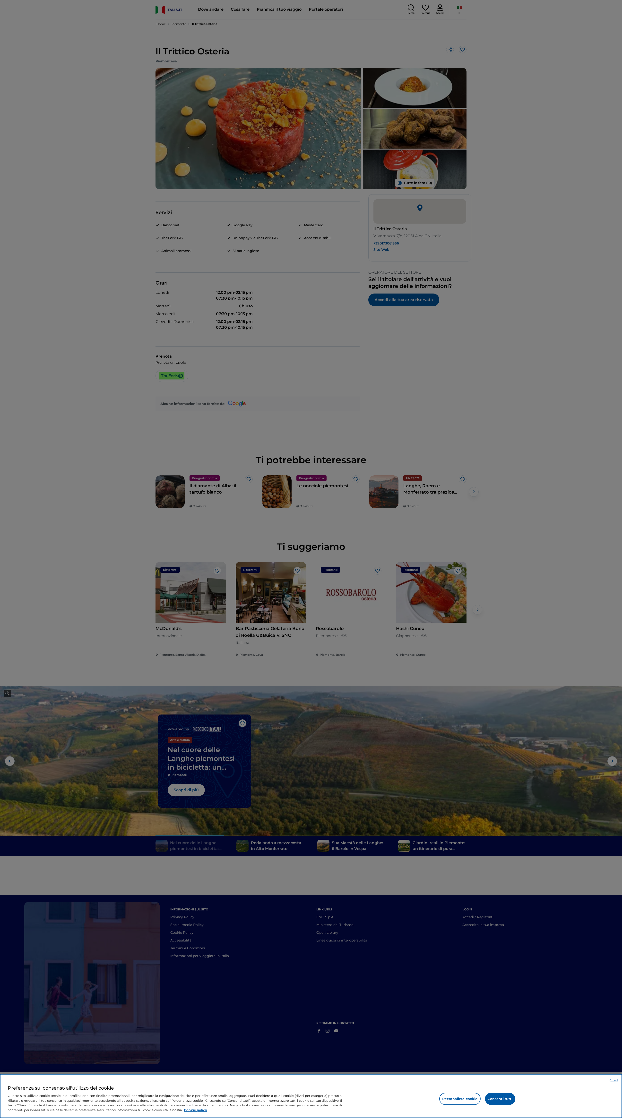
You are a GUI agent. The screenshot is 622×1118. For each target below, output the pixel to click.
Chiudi (614, 1080)
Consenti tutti (500, 1099)
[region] (311, 1096)
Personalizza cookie (460, 1099)
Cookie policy (195, 1110)
